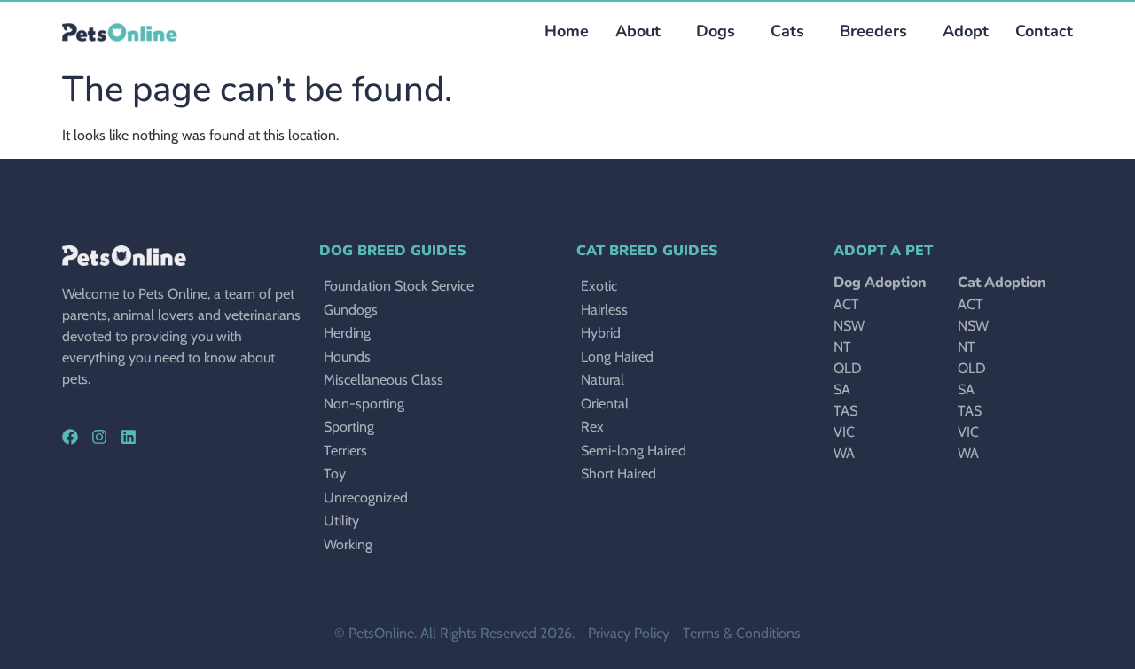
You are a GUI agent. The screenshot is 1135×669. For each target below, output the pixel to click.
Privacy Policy (628, 633)
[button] (711, 31)
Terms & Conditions (742, 633)
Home (566, 31)
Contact (1044, 31)
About (638, 31)
